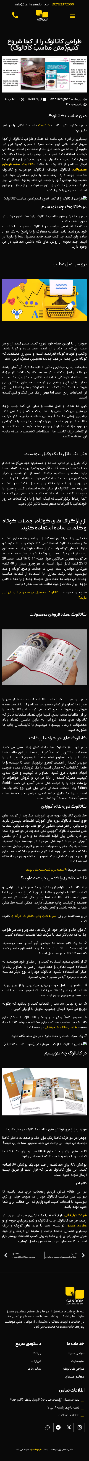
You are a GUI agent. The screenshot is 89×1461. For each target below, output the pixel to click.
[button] (72, 16)
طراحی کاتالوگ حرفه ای (60, 1027)
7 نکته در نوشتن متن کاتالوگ (46, 870)
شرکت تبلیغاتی (75, 1215)
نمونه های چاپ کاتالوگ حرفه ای (33, 916)
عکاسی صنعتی (76, 1225)
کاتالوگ (44, 125)
